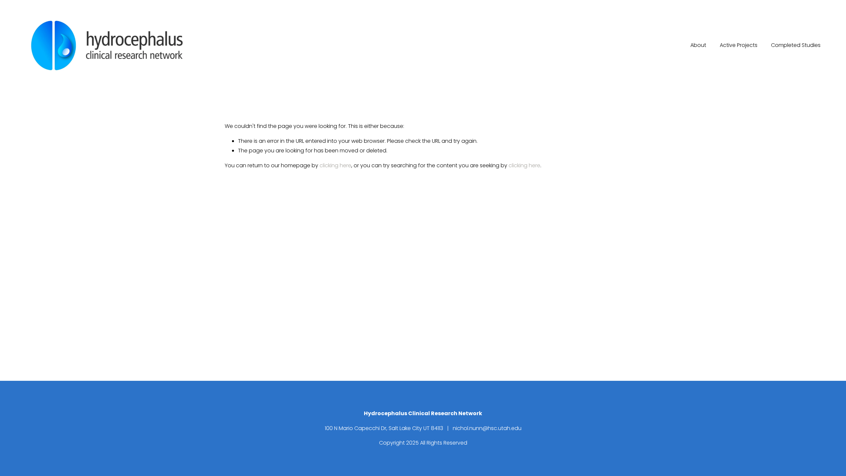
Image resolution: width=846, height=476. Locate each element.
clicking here (335, 165)
